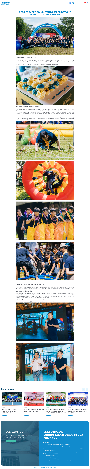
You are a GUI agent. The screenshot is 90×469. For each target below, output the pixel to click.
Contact (48, 3)
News (37, 3)
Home (14, 3)
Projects (32, 3)
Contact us (11, 441)
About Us (19, 3)
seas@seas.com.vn (49, 455)
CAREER (43, 3)
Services (26, 3)
